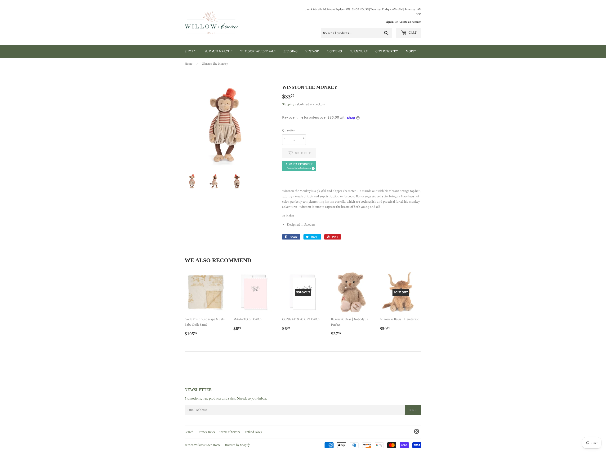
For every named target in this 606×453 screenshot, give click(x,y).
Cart (412, 32)
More (410, 51)
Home (188, 64)
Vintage (312, 51)
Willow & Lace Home (207, 445)
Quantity (288, 130)
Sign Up (413, 410)
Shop (189, 51)
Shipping (288, 104)
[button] (299, 166)
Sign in (390, 22)
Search (189, 432)
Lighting (334, 51)
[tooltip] (312, 168)
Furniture (359, 51)
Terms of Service (230, 432)
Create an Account (410, 22)
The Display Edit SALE (258, 51)
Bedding (290, 51)
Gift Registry (386, 51)
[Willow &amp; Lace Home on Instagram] (416, 432)
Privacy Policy (206, 432)
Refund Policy (253, 432)
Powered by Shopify (237, 445)
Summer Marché (218, 51)
